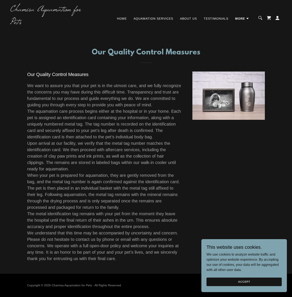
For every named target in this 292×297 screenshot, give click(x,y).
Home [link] (122, 18)
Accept (244, 281)
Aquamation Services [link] (153, 18)
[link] (48, 23)
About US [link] (188, 18)
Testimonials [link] (216, 18)
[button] (242, 18)
